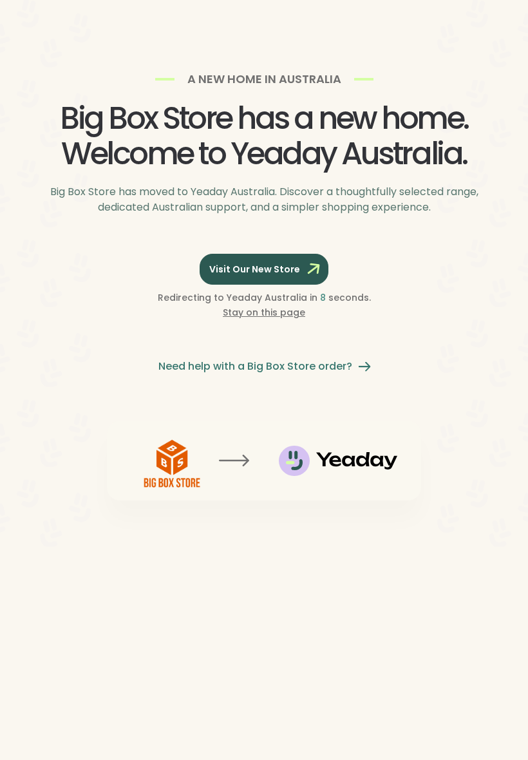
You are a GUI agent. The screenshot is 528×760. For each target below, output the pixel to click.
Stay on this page (264, 312)
